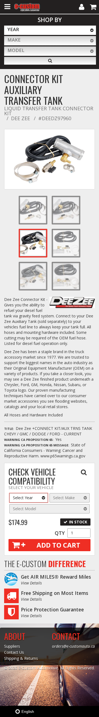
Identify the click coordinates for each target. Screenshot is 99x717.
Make (14, 40)
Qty (60, 533)
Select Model (24, 508)
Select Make (64, 497)
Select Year (23, 497)
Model (15, 50)
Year (13, 29)
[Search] (50, 61)
